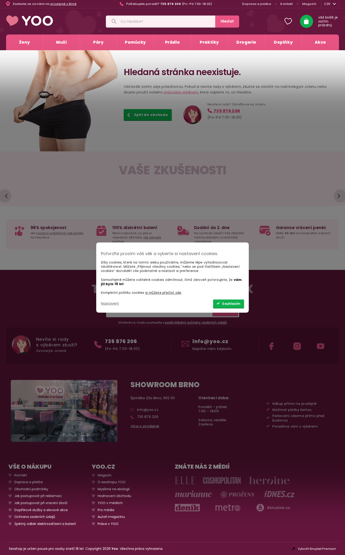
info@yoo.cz (210, 341)
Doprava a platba (256, 4)
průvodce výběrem (181, 92)
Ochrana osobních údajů (34, 517)
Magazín (309, 4)
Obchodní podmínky (31, 489)
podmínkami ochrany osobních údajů (196, 322)
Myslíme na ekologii (114, 489)
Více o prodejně (144, 426)
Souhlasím (231, 304)
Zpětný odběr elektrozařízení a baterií (45, 523)
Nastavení (110, 303)
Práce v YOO (108, 523)
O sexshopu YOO (112, 482)
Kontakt (286, 4)
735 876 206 (226, 111)
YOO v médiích (110, 503)
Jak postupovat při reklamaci (38, 496)
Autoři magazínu (111, 517)
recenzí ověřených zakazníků (59, 233)
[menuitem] (24, 42)
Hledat (227, 21)
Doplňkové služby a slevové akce (41, 510)
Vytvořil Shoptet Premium (317, 548)
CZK (327, 4)
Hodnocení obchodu (114, 496)
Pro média (106, 510)
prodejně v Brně (63, 4)
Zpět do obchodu (151, 114)
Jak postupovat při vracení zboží (40, 503)
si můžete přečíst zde (163, 293)
